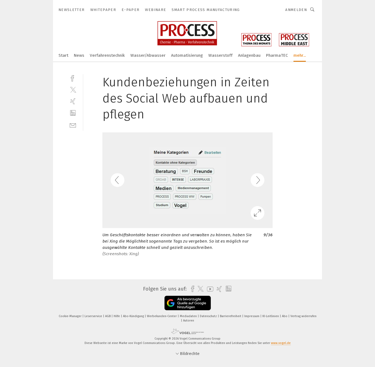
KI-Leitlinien (271, 316)
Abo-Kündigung (134, 316)
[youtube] (208, 289)
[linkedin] (72, 113)
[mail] (72, 124)
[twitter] (72, 89)
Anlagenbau (249, 55)
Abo (285, 316)
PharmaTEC (277, 55)
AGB (108, 316)
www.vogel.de (281, 343)
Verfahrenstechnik (107, 55)
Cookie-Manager (70, 316)
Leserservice (94, 316)
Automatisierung (187, 55)
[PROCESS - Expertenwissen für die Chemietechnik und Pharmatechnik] (63, 55)
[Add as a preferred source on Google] (187, 303)
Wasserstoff (220, 55)
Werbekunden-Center (162, 316)
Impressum (252, 316)
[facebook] (72, 77)
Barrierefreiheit (231, 316)
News (79, 55)
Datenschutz (209, 316)
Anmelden (296, 9)
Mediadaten (189, 316)
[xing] (72, 101)
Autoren (188, 320)
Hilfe (117, 316)
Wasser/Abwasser (148, 55)
